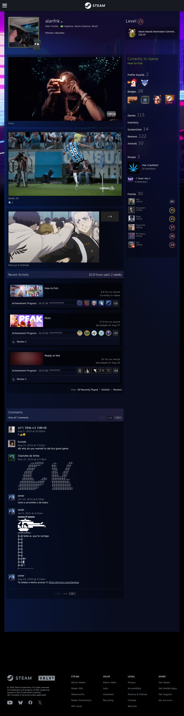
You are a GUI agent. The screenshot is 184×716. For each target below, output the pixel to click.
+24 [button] (116, 370)
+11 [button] (116, 303)
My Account (165, 700)
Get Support (165, 694)
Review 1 (21, 341)
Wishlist (105, 389)
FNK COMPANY (150, 165)
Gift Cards (76, 706)
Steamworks (77, 694)
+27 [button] (116, 333)
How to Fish (51, 288)
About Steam (78, 682)
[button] (152, 20)
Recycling (108, 700)
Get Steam (164, 682)
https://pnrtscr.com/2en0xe (64, 582)
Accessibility (134, 688)
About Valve (109, 682)
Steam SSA (77, 688)
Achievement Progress (24, 303)
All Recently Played (87, 389)
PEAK (48, 318)
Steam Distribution (81, 700)
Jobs (105, 688)
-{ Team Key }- (143, 178)
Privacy (131, 682)
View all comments (18, 417)
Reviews (117, 389)
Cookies (132, 700)
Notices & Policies (137, 694)
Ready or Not (52, 355)
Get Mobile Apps (168, 688)
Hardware (108, 694)
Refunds (132, 706)
